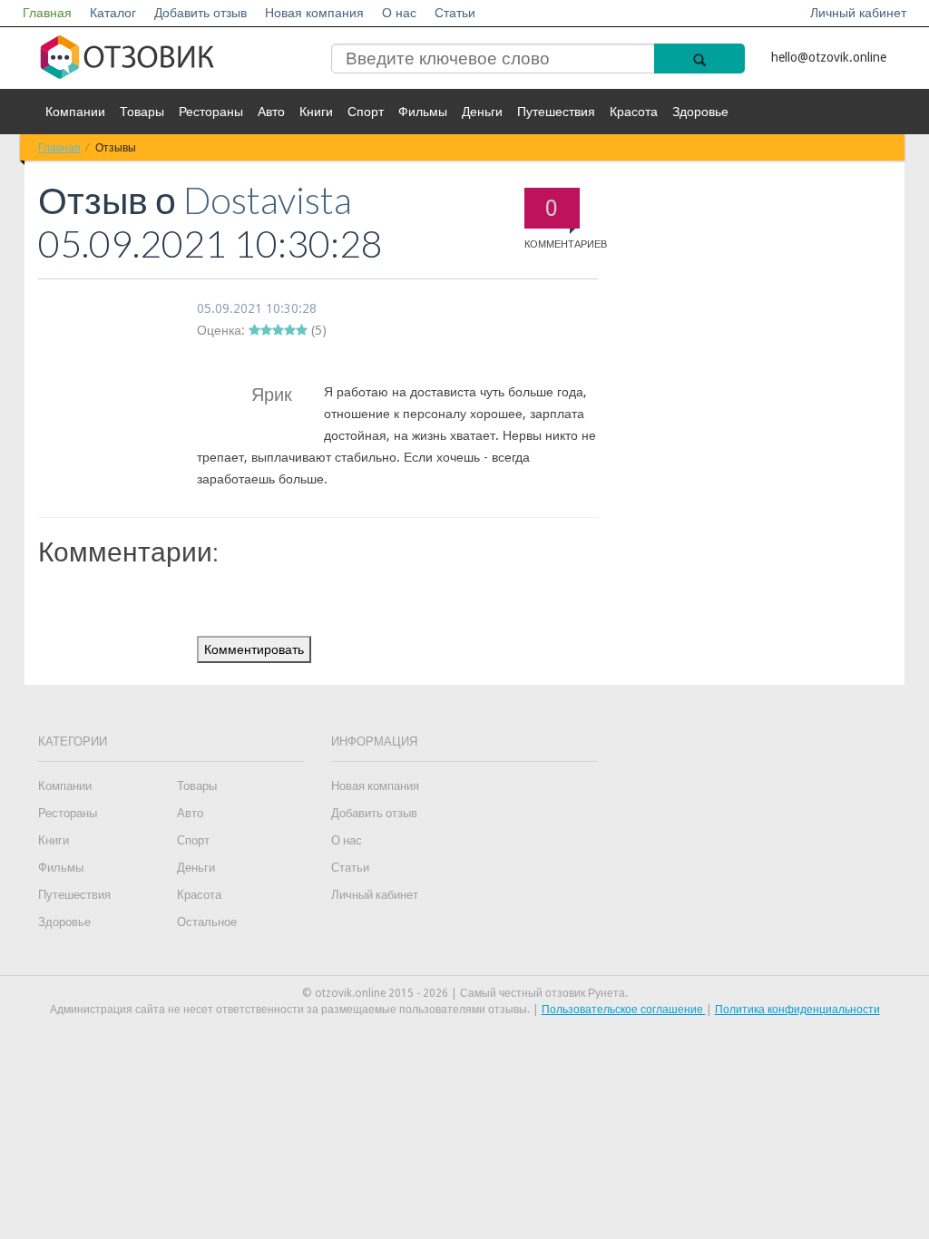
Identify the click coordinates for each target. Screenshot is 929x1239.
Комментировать (254, 649)
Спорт (365, 111)
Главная (47, 12)
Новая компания (314, 12)
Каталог (113, 12)
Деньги (482, 111)
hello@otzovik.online (828, 57)
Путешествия (556, 111)
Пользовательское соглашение (624, 1009)
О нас (399, 12)
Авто (271, 111)
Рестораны (211, 111)
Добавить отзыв (200, 12)
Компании (75, 111)
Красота (634, 111)
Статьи (455, 12)
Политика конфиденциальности (797, 1009)
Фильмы (422, 111)
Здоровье (700, 111)
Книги (316, 111)
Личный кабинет (858, 12)
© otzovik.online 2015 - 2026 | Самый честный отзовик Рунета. (465, 993)
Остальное (207, 922)
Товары (142, 111)
